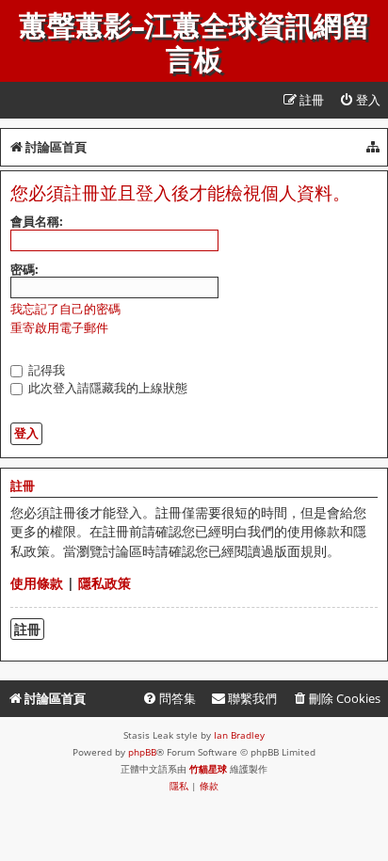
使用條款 (36, 583)
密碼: (24, 269)
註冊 (27, 629)
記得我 (45, 369)
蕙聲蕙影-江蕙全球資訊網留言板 (194, 43)
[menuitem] (359, 100)
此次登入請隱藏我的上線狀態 (106, 387)
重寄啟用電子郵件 (59, 328)
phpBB (142, 751)
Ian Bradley (239, 734)
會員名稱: (36, 221)
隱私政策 (104, 583)
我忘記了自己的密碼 (65, 309)
